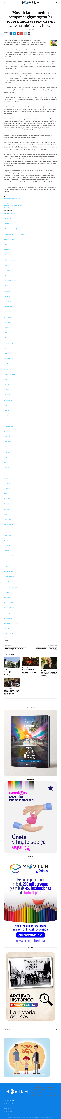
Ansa (5, 353)
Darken (6, 561)
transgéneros (7, 640)
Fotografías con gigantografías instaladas (12, 200)
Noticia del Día (8, 618)
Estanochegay (8, 436)
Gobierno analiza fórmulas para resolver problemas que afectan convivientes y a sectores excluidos (15, 648)
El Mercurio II (7, 296)
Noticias (30, 8)
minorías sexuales (31, 639)
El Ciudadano (7, 286)
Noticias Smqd (8, 400)
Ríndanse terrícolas (9, 374)
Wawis (6, 462)
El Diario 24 (7, 488)
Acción (6, 379)
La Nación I (7, 244)
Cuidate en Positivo (9, 608)
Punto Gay (7, 322)
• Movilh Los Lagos (8, 1111)
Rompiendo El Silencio (10, 587)
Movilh (37, 639)
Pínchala (6, 390)
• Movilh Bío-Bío (7, 1108)
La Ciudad (6, 447)
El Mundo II (7, 421)
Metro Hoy (7, 613)
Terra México (7, 441)
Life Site (6, 540)
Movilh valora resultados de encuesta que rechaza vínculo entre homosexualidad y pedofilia (46, 648)
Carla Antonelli (8, 327)
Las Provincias (8, 509)
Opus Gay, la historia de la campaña (14, 234)
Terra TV (6, 223)
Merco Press (7, 499)
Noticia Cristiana (8, 602)
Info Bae (6, 410)
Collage (6, 338)
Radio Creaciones (9, 307)
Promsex (6, 550)
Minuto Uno (7, 530)
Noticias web (7, 369)
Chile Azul (7, 395)
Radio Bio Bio (7, 270)
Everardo (6, 566)
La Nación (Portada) (9, 239)
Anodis (6, 275)
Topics (6, 473)
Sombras (6, 628)
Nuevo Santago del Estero (11, 623)
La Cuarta (6, 255)
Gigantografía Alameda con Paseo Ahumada (13, 205)
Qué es (6, 493)
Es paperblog (7, 452)
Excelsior (6, 592)
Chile (10, 639)
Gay (13, 639)
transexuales (47, 639)
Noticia (41, 639)
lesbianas (24, 639)
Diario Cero (7, 545)
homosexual (18, 639)
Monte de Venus (8, 343)
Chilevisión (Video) (9, 213)
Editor (5, 675)
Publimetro (7, 265)
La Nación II (7, 249)
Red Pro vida (7, 535)
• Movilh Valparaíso (8, 1103)
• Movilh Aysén (7, 1114)
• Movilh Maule (7, 1106)
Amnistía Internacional (10, 281)
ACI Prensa (7, 483)
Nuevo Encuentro (9, 571)
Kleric (5, 457)
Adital (5, 405)
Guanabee (7, 597)
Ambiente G (7, 384)
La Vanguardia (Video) (10, 229)
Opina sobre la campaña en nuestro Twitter (12, 198)
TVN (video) (7, 218)
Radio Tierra (7, 301)
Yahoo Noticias (8, 504)
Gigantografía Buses (8, 207)
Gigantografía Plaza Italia (9, 203)
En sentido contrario (10, 576)
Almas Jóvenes (8, 634)
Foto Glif (6, 431)
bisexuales (6, 639)
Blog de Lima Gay (9, 358)
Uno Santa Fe (7, 519)
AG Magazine (7, 317)
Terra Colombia (8, 426)
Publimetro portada (9, 260)
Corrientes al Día (8, 525)
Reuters (6, 348)
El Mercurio (7, 291)
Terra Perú (7, 467)
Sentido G (6, 312)
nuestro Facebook (19, 196)
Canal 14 (6, 514)
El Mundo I (7, 416)
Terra (5, 332)
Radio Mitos (7, 364)
